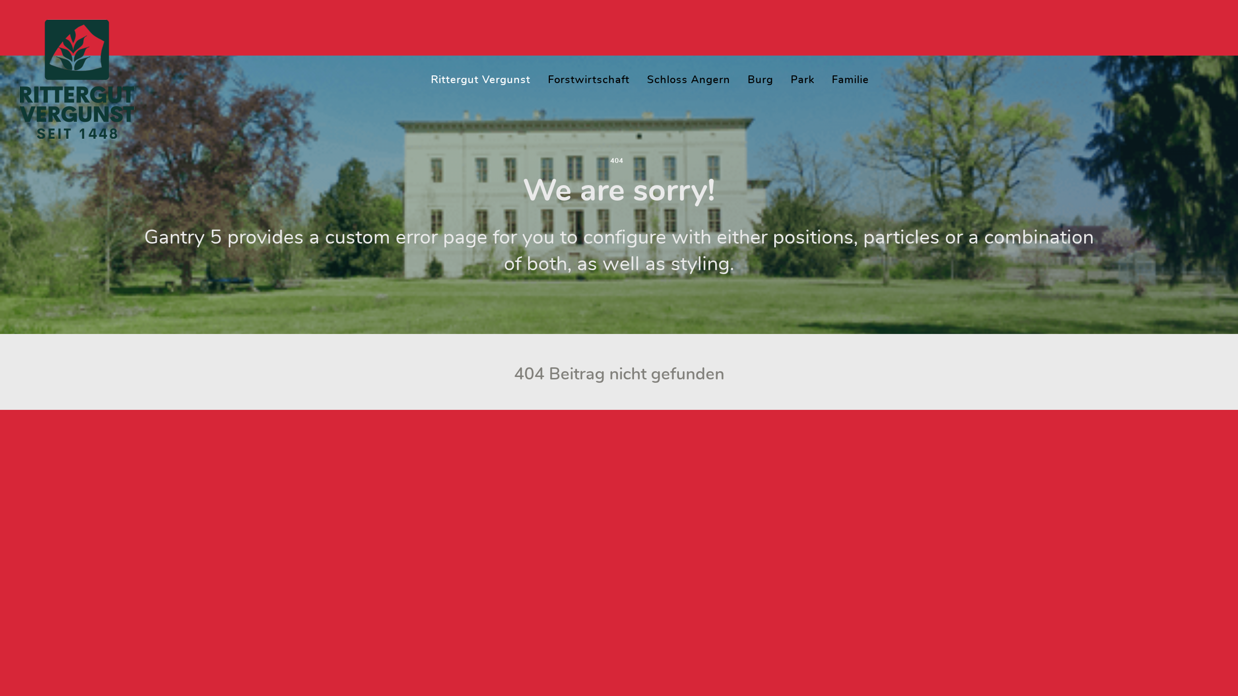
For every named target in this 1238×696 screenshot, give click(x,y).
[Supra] (76, 76)
